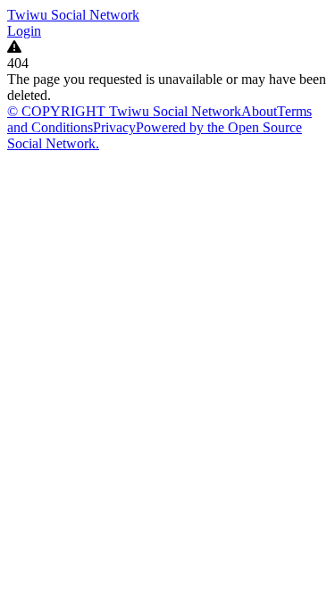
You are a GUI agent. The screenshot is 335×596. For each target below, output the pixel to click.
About (259, 111)
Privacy (114, 127)
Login (24, 30)
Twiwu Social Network (73, 14)
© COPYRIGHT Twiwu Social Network (124, 111)
